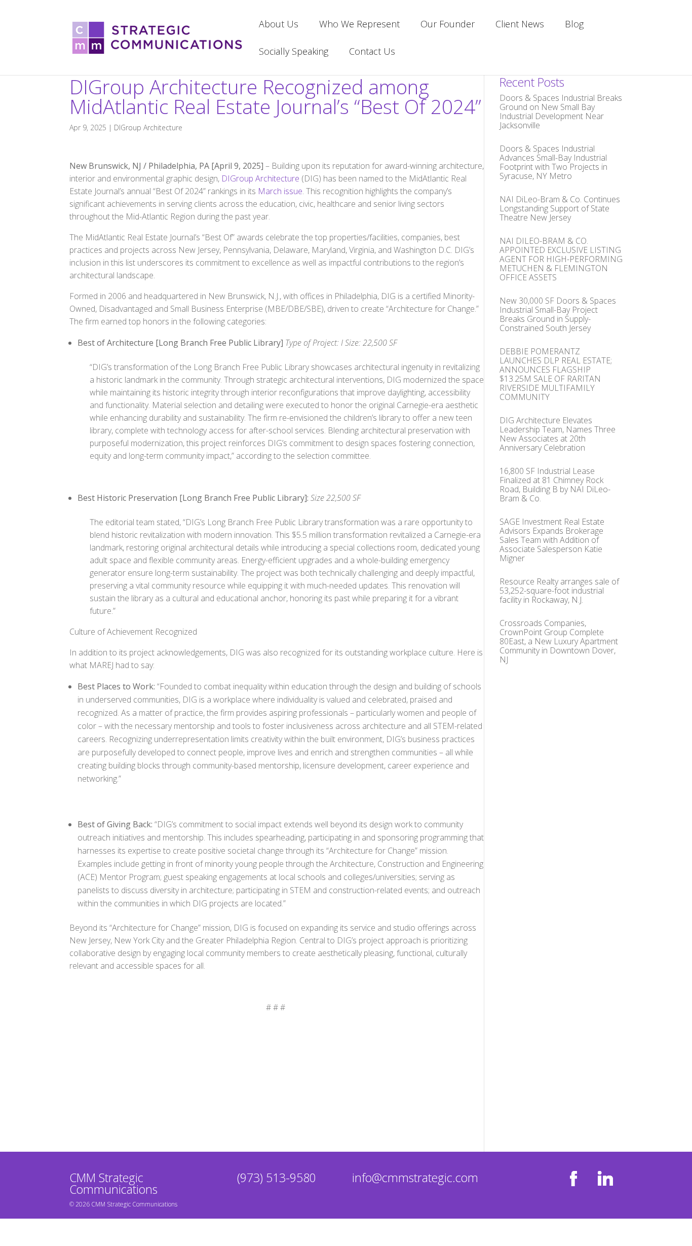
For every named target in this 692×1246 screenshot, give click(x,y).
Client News (519, 25)
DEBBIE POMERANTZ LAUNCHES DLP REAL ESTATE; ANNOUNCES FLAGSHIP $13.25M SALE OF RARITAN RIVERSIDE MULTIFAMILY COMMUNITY (555, 374)
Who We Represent (359, 25)
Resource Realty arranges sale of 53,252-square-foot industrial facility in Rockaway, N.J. (559, 590)
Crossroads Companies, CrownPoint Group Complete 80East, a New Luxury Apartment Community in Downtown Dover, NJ (558, 641)
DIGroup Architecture (148, 127)
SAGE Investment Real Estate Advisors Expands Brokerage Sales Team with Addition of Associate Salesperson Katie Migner (551, 540)
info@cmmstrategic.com (415, 1177)
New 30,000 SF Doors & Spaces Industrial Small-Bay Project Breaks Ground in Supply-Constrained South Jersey (557, 314)
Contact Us (372, 52)
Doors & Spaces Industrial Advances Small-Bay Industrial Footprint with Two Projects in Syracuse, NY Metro (553, 162)
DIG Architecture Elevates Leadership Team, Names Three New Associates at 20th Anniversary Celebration (557, 434)
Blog (574, 25)
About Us (278, 25)
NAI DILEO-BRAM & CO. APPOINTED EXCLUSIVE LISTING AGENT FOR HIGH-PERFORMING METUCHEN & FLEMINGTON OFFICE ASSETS (561, 259)
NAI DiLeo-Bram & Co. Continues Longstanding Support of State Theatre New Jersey (559, 208)
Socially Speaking (293, 52)
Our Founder (447, 25)
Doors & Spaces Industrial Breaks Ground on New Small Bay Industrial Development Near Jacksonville (560, 111)
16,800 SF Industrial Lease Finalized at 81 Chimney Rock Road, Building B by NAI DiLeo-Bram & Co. (554, 484)
